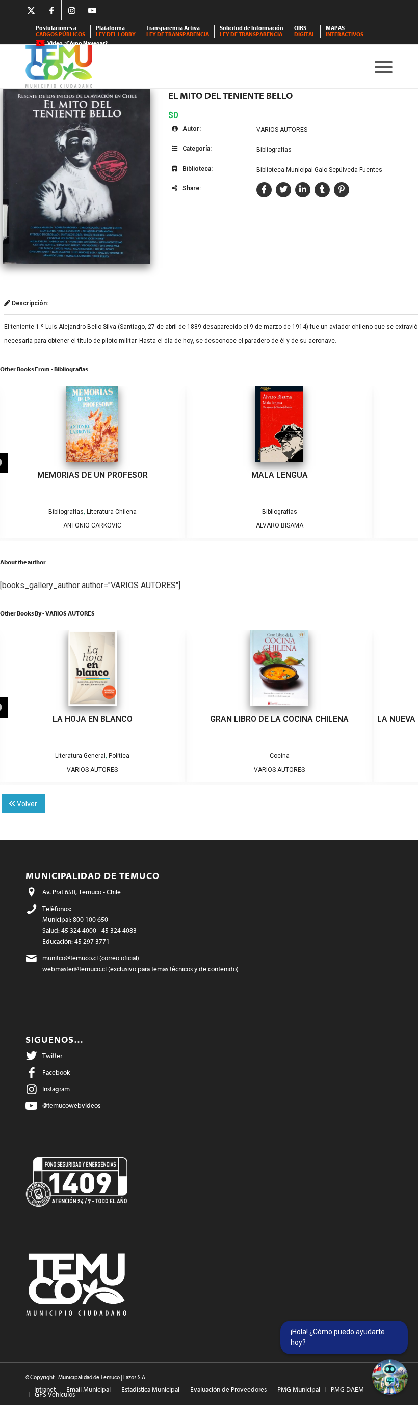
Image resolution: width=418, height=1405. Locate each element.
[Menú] (381, 66)
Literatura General (80, 755)
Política (119, 755)
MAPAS (344, 31)
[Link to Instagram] (72, 10)
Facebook (56, 1072)
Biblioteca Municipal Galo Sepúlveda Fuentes (319, 169)
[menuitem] (61, 31)
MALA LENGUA (279, 475)
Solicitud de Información (251, 31)
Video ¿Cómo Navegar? (77, 43)
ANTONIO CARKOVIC (92, 525)
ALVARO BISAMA (279, 525)
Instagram (56, 1089)
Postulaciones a (60, 31)
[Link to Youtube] (92, 10)
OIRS (304, 31)
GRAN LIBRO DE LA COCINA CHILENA (279, 719)
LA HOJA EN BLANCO (93, 719)
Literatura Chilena (112, 511)
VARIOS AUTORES (281, 129)
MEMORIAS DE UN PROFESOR (92, 475)
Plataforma (116, 31)
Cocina (280, 755)
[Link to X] (31, 10)
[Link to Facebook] (51, 10)
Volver (26, 804)
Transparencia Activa (177, 31)
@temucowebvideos (71, 1105)
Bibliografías (274, 149)
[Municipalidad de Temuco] (58, 66)
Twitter (52, 1056)
